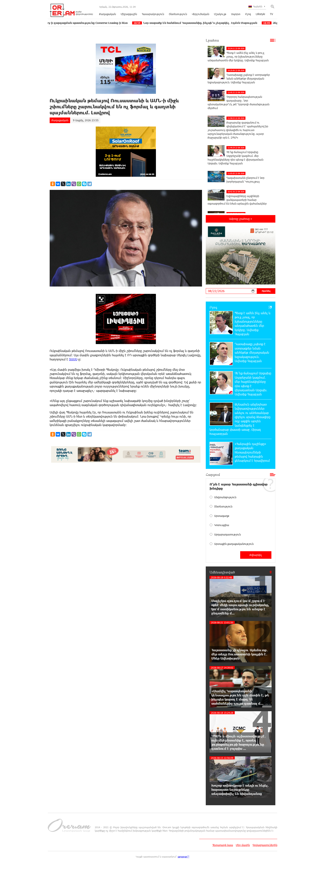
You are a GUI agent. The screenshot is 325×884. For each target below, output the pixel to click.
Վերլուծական (200, 14)
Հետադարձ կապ (222, 845)
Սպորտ (235, 14)
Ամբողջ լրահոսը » (240, 218)
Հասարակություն (153, 14)
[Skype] (84, 184)
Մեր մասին (243, 845)
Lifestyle (260, 14)
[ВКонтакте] (58, 184)
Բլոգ (248, 14)
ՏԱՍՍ (73, 359)
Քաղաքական (107, 14)
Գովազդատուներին (265, 845)
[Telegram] (89, 184)
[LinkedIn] (68, 184)
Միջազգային (129, 14)
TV (271, 14)
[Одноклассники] (52, 184)
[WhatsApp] (79, 184)
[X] (63, 184)
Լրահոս (212, 40)
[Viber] (73, 184)
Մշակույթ (220, 14)
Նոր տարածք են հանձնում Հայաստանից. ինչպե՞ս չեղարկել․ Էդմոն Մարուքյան (161, 22)
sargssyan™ (183, 856)
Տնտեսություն (178, 14)
